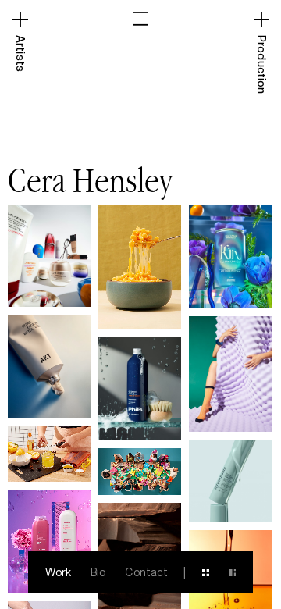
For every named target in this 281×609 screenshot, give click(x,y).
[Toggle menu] (140, 19)
